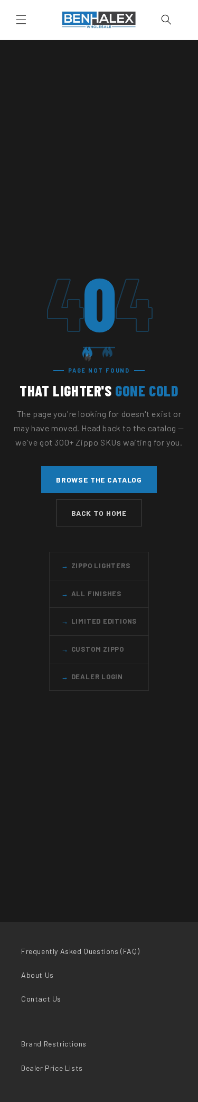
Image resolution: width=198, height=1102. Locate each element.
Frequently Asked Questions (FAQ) (80, 951)
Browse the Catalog (99, 479)
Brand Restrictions (54, 1043)
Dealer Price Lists (52, 1067)
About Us (37, 974)
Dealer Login (92, 676)
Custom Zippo (92, 649)
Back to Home (99, 512)
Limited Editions (99, 621)
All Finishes (91, 593)
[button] (21, 19)
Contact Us (41, 998)
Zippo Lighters (95, 565)
